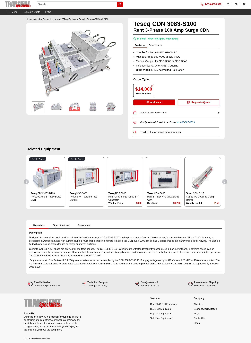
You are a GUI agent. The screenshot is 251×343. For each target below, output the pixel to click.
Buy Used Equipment (161, 313)
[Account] (228, 4)
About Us (198, 304)
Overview (39, 225)
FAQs (48, 12)
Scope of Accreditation (205, 309)
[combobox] (76, 4)
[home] (18, 4)
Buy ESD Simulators (160, 309)
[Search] (120, 4)
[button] (244, 4)
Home (29, 19)
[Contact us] (236, 4)
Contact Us (199, 318)
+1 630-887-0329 (186, 122)
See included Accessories (179, 112)
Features (140, 45)
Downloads (155, 45)
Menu (14, 12)
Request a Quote (31, 12)
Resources (84, 225)
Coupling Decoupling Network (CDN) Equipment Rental (59, 19)
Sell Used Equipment (161, 318)
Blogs (197, 323)
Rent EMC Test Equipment (164, 304)
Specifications (61, 225)
